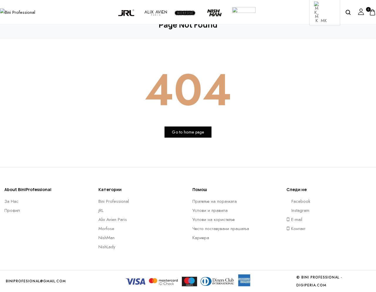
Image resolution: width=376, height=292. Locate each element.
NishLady (244, 5)
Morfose (185, 7)
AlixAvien (155, 7)
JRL (126, 7)
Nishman (214, 7)
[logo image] (17, 12)
